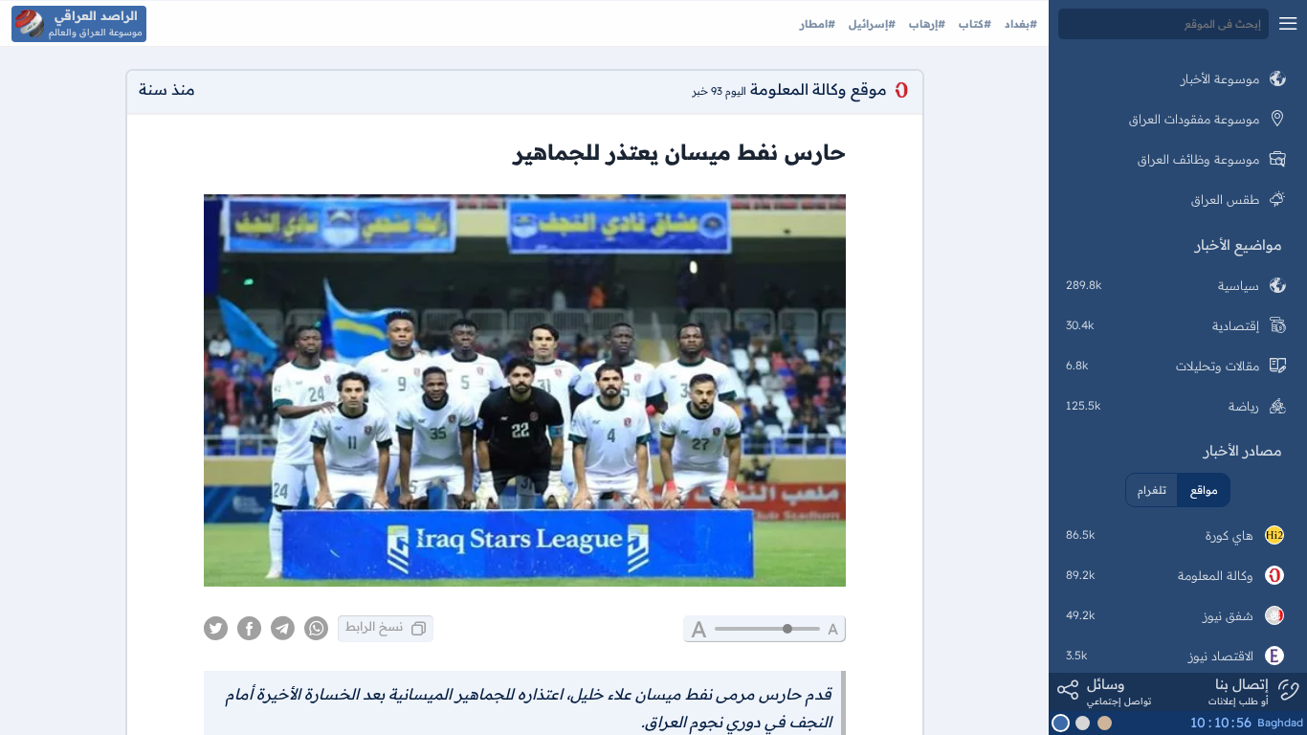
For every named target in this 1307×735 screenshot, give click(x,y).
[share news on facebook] (249, 628)
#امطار (817, 24)
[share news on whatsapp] (316, 628)
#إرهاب (925, 24)
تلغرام (1152, 490)
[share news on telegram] (283, 628)
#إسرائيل (870, 24)
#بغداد (1019, 24)
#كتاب (973, 24)
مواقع (1204, 490)
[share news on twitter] (216, 628)
